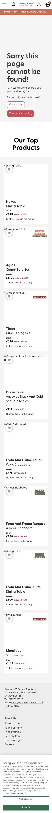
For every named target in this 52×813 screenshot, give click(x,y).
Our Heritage (12, 740)
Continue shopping (20, 113)
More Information (18, 794)
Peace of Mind (13, 728)
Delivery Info (12, 736)
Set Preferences (26, 799)
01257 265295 (15, 699)
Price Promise (12, 732)
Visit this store (12, 706)
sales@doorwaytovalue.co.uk (27, 703)
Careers (9, 744)
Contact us (15, 104)
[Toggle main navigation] (4, 4)
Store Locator (12, 723)
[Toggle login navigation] (39, 4)
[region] (26, 784)
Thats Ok (26, 807)
